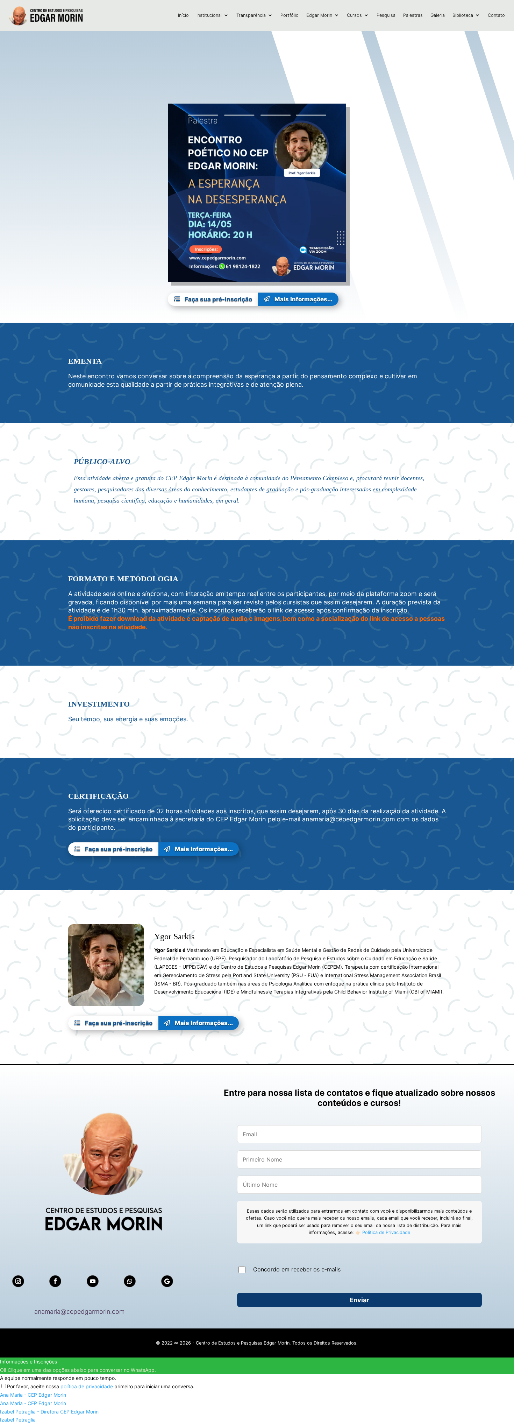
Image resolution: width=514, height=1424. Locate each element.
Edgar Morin (319, 15)
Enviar (359, 1300)
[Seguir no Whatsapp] (130, 1281)
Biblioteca (462, 15)
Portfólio (289, 15)
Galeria (437, 15)
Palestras (413, 15)
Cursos (354, 15)
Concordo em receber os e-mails (297, 1269)
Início (183, 15)
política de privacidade (86, 1386)
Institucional (209, 15)
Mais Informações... (298, 299)
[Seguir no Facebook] (55, 1281)
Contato (496, 15)
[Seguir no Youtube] (93, 1281)
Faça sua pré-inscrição (213, 299)
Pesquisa (386, 15)
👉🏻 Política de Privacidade (382, 1232)
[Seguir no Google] (167, 1281)
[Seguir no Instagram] (18, 1281)
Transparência (251, 15)
